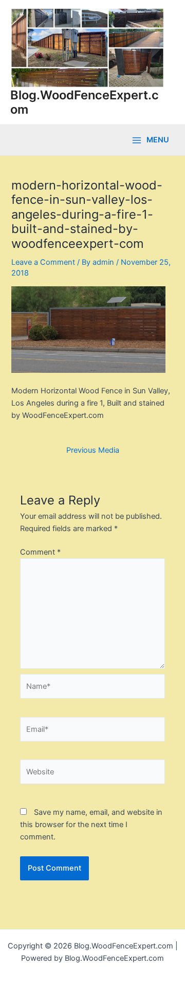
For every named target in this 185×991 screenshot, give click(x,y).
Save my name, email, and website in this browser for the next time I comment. (91, 824)
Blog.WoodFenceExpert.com (84, 102)
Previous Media (92, 450)
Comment (40, 552)
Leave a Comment (43, 262)
